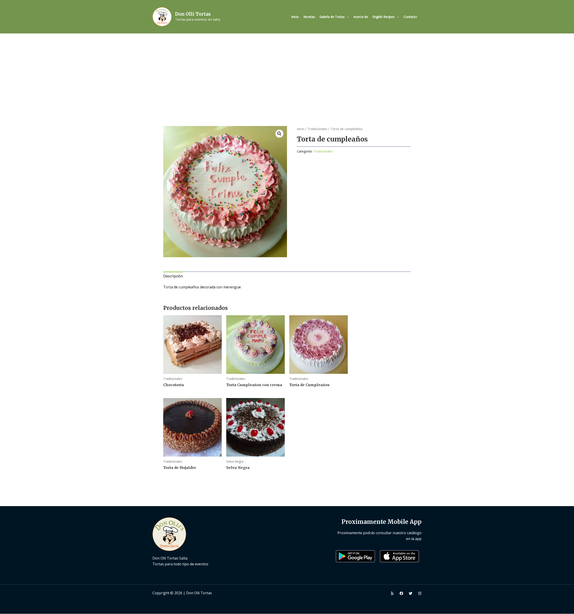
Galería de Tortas (332, 17)
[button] (279, 134)
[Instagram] (420, 593)
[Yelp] (392, 593)
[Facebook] (401, 593)
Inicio (295, 17)
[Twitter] (410, 593)
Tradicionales (317, 128)
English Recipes (383, 17)
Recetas (309, 17)
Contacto (410, 17)
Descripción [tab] (173, 276)
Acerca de (361, 17)
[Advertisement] (287, 67)
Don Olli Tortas (193, 14)
